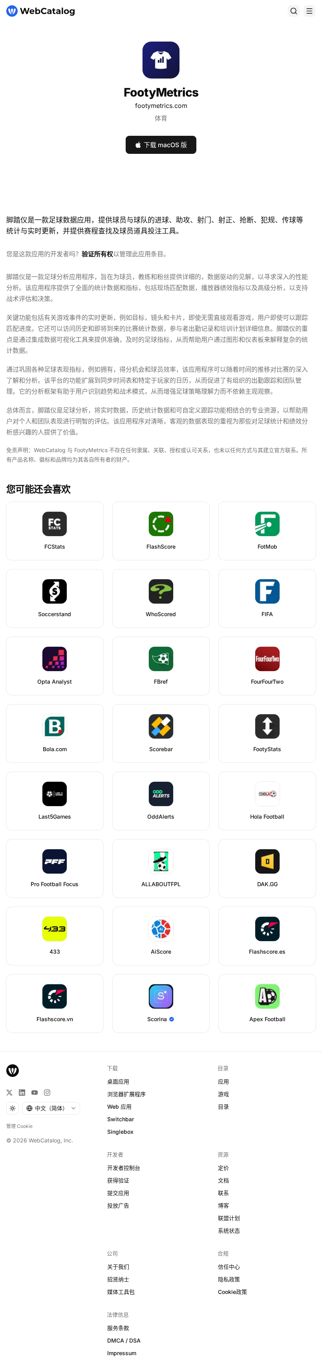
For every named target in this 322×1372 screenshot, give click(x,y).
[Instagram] (47, 1092)
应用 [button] (223, 1081)
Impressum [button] (121, 1353)
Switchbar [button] (120, 1119)
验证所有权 (97, 254)
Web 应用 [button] (119, 1106)
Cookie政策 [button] (232, 1291)
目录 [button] (223, 1106)
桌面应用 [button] (118, 1081)
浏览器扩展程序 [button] (126, 1094)
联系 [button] (223, 1193)
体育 (161, 118)
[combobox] (51, 1108)
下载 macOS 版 (165, 145)
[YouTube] (34, 1092)
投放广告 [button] (118, 1205)
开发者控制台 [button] (123, 1167)
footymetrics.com (161, 105)
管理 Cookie (19, 1126)
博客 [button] (223, 1205)
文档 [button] (223, 1180)
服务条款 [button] (118, 1328)
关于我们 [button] (118, 1266)
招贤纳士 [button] (118, 1279)
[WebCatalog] (12, 1070)
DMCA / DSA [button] (124, 1340)
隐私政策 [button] (229, 1279)
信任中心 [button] (229, 1266)
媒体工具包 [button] (121, 1291)
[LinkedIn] (22, 1092)
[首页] (40, 11)
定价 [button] (223, 1167)
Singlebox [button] (120, 1131)
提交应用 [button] (118, 1193)
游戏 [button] (223, 1094)
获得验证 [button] (118, 1180)
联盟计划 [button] (229, 1218)
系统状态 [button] (229, 1230)
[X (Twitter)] (9, 1092)
